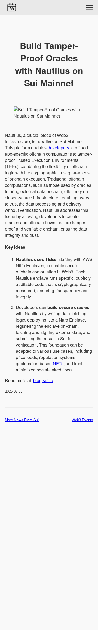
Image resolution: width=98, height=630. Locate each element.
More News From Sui (22, 419)
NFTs (58, 363)
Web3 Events (82, 419)
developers (58, 147)
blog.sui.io (43, 380)
